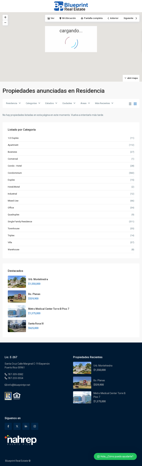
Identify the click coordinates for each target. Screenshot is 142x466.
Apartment (13, 145)
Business (12, 152)
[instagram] (34, 426)
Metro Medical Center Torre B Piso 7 (48, 308)
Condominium (15, 173)
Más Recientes (102, 103)
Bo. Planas (34, 294)
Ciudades (67, 103)
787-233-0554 (15, 378)
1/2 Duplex (13, 138)
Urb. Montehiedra (38, 279)
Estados (49, 103)
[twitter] (17, 426)
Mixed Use (13, 200)
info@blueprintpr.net (18, 384)
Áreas (83, 103)
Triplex (11, 235)
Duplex (11, 180)
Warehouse (13, 249)
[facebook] (8, 426)
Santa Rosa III (36, 323)
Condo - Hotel (15, 165)
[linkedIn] (25, 426)
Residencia (11, 103)
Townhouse (13, 228)
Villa (10, 242)
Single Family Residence (20, 221)
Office (11, 207)
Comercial (13, 159)
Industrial (12, 193)
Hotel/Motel (14, 186)
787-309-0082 (15, 374)
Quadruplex (13, 214)
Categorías (31, 103)
